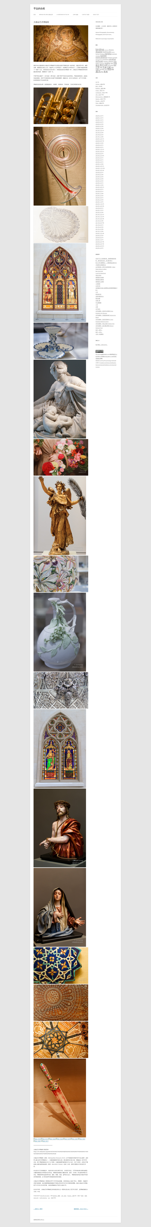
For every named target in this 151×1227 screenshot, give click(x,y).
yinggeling (101, 63)
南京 (97, 65)
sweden (106, 61)
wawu (97, 63)
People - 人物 (70, 1196)
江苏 (98, 67)
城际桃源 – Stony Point (81, 1209)
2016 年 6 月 (99, 145)
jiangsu (108, 53)
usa (49, 1198)
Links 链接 (75, 14)
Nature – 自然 (99, 99)
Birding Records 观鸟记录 (46, 14)
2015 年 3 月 (99, 160)
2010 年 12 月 (99, 233)
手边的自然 (39, 8)
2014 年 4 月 (99, 179)
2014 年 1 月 (99, 185)
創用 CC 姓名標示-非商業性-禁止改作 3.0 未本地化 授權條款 (106, 356)
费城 (102, 72)
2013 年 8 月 (99, 191)
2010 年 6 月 (99, 242)
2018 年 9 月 (99, 122)
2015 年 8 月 (99, 153)
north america (43, 1198)
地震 (105, 65)
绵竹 (106, 69)
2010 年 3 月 (99, 248)
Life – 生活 (98, 95)
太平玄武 (98, 309)
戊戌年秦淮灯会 (100, 296)
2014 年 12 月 (99, 166)
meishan (114, 54)
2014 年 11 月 (99, 168)
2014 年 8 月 (99, 172)
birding (100, 49)
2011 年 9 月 (99, 221)
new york (36, 1198)
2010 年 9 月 (99, 235)
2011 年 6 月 (99, 225)
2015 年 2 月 (99, 162)
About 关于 (96, 14)
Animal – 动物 (99, 84)
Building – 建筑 (99, 88)
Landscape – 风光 (100, 92)
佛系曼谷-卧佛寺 (100, 277)
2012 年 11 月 (99, 204)
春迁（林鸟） (99, 330)
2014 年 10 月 (99, 170)
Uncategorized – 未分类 (102, 105)
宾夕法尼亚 (110, 65)
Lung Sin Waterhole (101, 273)
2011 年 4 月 (99, 227)
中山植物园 (98, 302)
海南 (101, 67)
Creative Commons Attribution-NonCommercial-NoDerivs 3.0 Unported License (106, 365)
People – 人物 (99, 101)
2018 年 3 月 (99, 126)
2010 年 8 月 (99, 237)
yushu (107, 63)
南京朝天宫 (98, 294)
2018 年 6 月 (99, 124)
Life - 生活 (63, 1196)
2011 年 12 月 (99, 214)
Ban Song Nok (99, 271)
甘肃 (101, 69)
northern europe (112, 57)
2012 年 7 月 (99, 210)
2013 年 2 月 (99, 200)
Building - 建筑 (56, 1196)
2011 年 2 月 (99, 229)
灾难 (105, 67)
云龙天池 (98, 286)
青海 (106, 71)
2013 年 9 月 (99, 189)
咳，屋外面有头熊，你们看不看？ (104, 260)
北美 (52, 1198)
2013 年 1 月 (99, 202)
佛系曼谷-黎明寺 (100, 279)
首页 (35, 14)
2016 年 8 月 (99, 141)
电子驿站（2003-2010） (102, 345)
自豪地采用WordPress (39, 1219)
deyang (111, 50)
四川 (102, 65)
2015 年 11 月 (99, 149)
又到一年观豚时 (100, 334)
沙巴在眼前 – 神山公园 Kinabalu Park (105, 323)
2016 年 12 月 (99, 139)
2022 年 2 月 (99, 116)
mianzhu (98, 56)
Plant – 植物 (99, 103)
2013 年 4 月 (99, 197)
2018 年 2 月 (99, 128)
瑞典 (112, 67)
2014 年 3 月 (99, 181)
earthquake (107, 52)
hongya (102, 54)
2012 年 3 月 (99, 212)
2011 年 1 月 (99, 231)
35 (96, 82)
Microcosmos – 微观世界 (102, 97)
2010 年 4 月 (99, 246)
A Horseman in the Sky (63, 14)
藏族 (112, 69)
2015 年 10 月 (99, 151)
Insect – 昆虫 (99, 90)
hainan (98, 54)
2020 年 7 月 (99, 118)
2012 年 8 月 (99, 208)
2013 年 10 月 (99, 187)
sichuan (99, 61)
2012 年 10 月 (99, 206)
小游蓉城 (98, 284)
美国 (86, 1196)
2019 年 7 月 (99, 120)
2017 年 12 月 (99, 130)
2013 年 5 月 (99, 195)
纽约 (82, 1196)
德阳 (114, 65)
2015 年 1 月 (99, 164)
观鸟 (98, 71)
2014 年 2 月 (99, 183)
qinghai (112, 59)
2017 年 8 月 (99, 134)
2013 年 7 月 (99, 193)
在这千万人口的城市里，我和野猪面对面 (106, 258)
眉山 (103, 69)
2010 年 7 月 (99, 239)
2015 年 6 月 (99, 155)
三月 (97, 292)
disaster (99, 51)
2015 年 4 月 (99, 158)
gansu (113, 52)
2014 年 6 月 (99, 174)
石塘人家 (98, 300)
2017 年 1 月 (99, 137)
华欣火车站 (98, 275)
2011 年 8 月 (99, 223)
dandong (106, 50)
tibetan (110, 61)
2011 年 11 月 (99, 216)
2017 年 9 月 (99, 132)
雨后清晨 (98, 298)
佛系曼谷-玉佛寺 (100, 281)
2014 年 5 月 (99, 176)
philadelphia (105, 59)
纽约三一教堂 (38, 1209)
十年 (97, 305)
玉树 (109, 67)
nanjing (103, 55)
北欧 (112, 63)
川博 (97, 307)
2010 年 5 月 (99, 244)
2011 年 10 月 (99, 218)
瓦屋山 (97, 69)
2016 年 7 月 (99, 143)
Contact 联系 (85, 14)
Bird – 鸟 (98, 86)
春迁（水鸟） (99, 332)
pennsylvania (99, 59)
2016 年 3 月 (99, 147)
